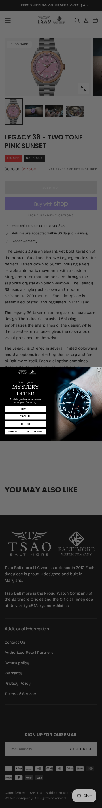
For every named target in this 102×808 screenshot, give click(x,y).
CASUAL (25, 416)
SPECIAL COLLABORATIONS (25, 431)
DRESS (25, 423)
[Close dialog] (99, 370)
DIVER (25, 409)
